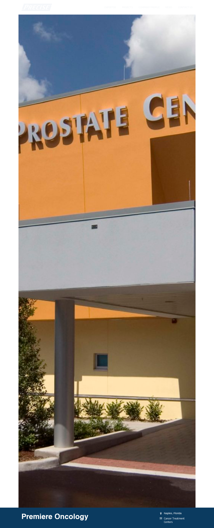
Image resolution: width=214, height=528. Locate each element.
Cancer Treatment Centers (174, 520)
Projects (127, 7)
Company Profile (149, 7)
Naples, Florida (173, 513)
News (168, 7)
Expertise (110, 7)
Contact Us (185, 7)
